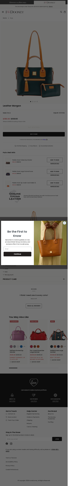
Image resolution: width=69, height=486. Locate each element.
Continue (17, 254)
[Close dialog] (64, 223)
